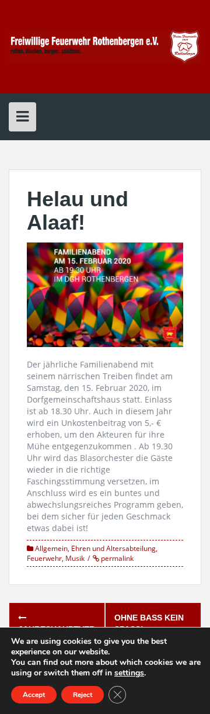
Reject (82, 694)
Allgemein (51, 548)
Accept (34, 694)
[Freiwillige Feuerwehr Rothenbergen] (105, 45)
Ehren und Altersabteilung (113, 548)
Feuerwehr (44, 558)
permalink (116, 558)
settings (129, 673)
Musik (75, 558)
